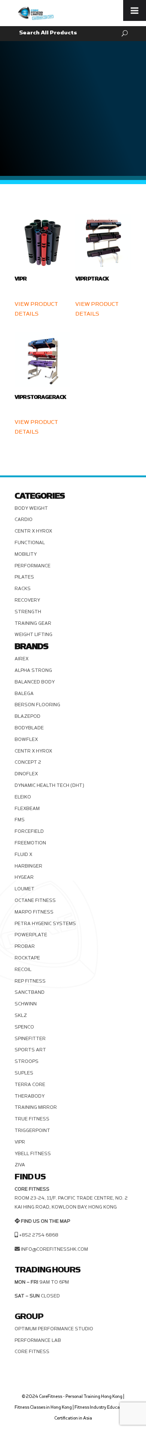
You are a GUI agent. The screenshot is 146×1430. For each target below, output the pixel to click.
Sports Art (30, 1049)
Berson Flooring (37, 704)
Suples (24, 1073)
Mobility (26, 554)
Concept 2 (28, 762)
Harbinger (28, 866)
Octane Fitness (35, 900)
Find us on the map (45, 1221)
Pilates (24, 577)
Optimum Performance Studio (54, 1328)
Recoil (23, 969)
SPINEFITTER (30, 1038)
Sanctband (30, 992)
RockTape (27, 958)
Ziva (20, 1164)
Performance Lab (38, 1340)
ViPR (20, 1142)
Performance (33, 565)
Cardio (24, 519)
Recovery (27, 600)
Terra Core (30, 1084)
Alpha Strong (33, 670)
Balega (24, 693)
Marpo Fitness (34, 912)
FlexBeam (27, 808)
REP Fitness (30, 981)
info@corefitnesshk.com (54, 1249)
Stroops (27, 1061)
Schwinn (26, 1003)
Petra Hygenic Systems (45, 923)
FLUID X (23, 854)
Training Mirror (36, 1107)
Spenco (24, 1027)
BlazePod (27, 716)
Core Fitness (32, 1351)
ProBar (25, 946)
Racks (23, 588)
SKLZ (21, 1015)
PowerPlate (31, 934)
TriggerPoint (32, 1130)
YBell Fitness (33, 1153)
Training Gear (33, 623)
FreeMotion (30, 843)
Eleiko (23, 797)
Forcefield (29, 831)
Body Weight (31, 508)
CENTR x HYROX (33, 531)
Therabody (30, 1096)
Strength (28, 611)
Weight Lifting (33, 634)
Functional (30, 542)
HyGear (24, 877)
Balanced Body (35, 682)
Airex (21, 658)
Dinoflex (26, 773)
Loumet (24, 888)
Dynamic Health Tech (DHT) (49, 785)
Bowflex (26, 739)
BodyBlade (29, 727)
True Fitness (32, 1119)
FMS (20, 819)
